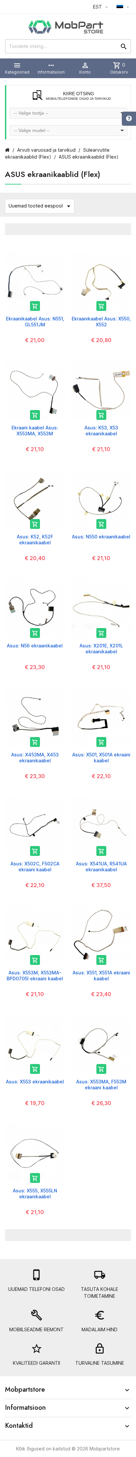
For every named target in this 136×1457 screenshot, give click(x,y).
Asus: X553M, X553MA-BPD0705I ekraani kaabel (35, 975)
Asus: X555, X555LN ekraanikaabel (35, 1193)
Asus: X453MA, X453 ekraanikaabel (35, 757)
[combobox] (68, 113)
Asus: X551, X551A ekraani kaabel (101, 975)
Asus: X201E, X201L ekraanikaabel (101, 648)
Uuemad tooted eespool (41, 206)
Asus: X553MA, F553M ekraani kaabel (101, 1084)
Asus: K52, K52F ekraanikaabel (35, 539)
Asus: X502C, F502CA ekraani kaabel (35, 866)
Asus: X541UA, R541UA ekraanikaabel (101, 866)
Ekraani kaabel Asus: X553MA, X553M (35, 430)
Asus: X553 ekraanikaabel (35, 1081)
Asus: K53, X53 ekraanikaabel (101, 430)
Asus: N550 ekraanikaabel (101, 536)
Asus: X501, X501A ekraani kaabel (101, 757)
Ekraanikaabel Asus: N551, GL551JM (35, 321)
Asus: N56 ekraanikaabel (35, 645)
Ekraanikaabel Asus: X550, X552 (101, 321)
